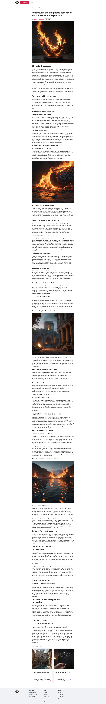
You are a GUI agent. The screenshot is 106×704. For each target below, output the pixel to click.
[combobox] (50, 2)
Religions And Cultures (48, 7)
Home (33, 7)
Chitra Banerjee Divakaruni (38, 19)
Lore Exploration (39, 7)
